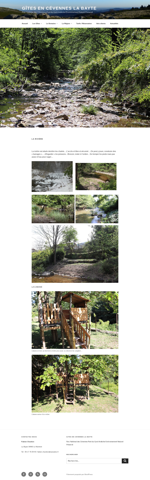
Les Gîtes (36, 23)
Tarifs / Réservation (84, 23)
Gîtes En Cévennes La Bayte (59, 8)
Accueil (25, 23)
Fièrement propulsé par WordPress (79, 474)
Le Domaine (51, 23)
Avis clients (101, 23)
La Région (66, 23)
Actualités (114, 23)
